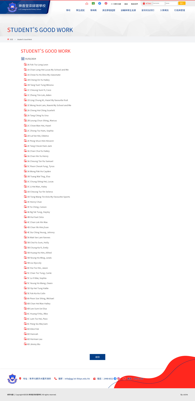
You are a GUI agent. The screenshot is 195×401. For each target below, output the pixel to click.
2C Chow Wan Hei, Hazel (39, 125)
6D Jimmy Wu (33, 344)
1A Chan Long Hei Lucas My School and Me (48, 69)
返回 (97, 356)
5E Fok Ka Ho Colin (36, 293)
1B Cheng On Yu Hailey (38, 79)
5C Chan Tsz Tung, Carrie (39, 272)
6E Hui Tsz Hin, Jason (37, 267)
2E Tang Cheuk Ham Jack (39, 145)
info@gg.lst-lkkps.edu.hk (77, 378)
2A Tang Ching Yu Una (37, 115)
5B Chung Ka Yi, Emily (37, 247)
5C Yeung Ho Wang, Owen (40, 283)
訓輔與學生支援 (128, 10)
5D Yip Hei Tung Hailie (38, 288)
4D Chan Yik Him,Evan (38, 227)
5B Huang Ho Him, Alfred (39, 252)
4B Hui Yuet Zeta (35, 217)
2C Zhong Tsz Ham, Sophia (40, 130)
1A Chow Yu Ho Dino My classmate (43, 74)
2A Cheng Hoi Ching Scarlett (41, 110)
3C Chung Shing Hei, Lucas (40, 181)
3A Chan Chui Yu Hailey (38, 150)
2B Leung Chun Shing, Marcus (42, 120)
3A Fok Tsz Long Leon (37, 64)
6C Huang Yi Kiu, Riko (37, 313)
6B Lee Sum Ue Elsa (37, 308)
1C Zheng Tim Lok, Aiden (39, 95)
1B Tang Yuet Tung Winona (40, 84)
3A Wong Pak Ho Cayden (39, 171)
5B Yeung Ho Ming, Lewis (39, 257)
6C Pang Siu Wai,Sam (37, 323)
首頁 (11, 39)
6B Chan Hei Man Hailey (38, 303)
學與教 (93, 10)
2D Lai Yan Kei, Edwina (38, 135)
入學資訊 (164, 10)
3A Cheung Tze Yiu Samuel (40, 161)
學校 (68, 10)
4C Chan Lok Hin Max (37, 222)
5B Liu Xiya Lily (34, 262)
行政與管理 (179, 10)
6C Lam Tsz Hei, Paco (37, 318)
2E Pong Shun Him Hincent (40, 140)
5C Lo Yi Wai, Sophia (36, 278)
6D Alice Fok (33, 328)
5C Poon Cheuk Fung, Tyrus (40, 166)
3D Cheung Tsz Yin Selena (40, 191)
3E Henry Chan (34, 201)
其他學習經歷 (108, 10)
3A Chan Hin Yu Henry (37, 156)
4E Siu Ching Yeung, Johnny (41, 232)
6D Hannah (32, 333)
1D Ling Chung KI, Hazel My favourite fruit (47, 100)
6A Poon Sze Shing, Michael (40, 298)
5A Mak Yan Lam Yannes (38, 237)
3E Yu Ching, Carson (37, 206)
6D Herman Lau (34, 339)
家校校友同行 (148, 10)
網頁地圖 (10, 394)
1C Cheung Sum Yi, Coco (39, 89)
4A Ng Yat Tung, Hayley (38, 211)
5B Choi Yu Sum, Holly (38, 242)
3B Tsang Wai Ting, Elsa (38, 176)
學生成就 (80, 10)
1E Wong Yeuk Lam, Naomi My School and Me (49, 105)
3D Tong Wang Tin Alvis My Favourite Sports (48, 196)
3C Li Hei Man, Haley (37, 186)
